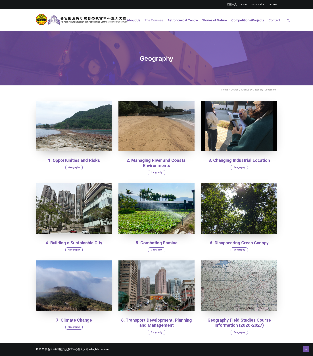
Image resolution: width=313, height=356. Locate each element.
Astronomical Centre (183, 20)
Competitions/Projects (247, 20)
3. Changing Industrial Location (239, 160)
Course (234, 89)
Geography (74, 167)
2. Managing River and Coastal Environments (156, 163)
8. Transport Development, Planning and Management (156, 323)
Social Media (257, 4)
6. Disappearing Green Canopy (239, 242)
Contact (274, 20)
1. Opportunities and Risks (74, 160)
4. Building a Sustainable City (73, 242)
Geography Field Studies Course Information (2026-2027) (239, 323)
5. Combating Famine (157, 242)
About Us (133, 20)
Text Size (272, 4)
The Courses (154, 20)
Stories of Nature (214, 20)
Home (244, 4)
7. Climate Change (74, 320)
